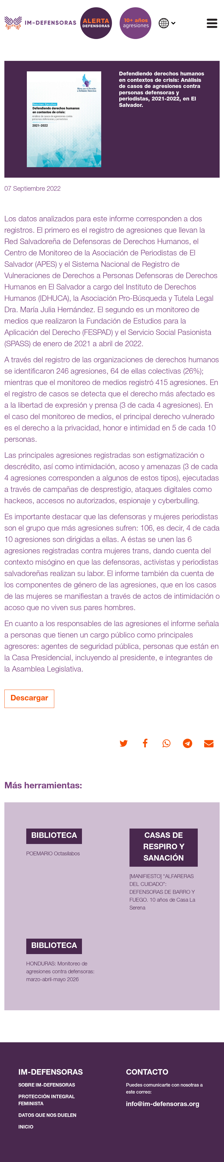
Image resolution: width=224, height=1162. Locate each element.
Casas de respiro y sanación (163, 847)
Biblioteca (54, 836)
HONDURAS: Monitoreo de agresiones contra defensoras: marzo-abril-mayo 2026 (60, 972)
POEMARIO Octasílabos (53, 854)
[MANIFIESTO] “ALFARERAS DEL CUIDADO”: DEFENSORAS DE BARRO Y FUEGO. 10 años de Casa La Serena (162, 892)
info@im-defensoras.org (162, 1104)
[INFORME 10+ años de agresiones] (135, 23)
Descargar (29, 698)
